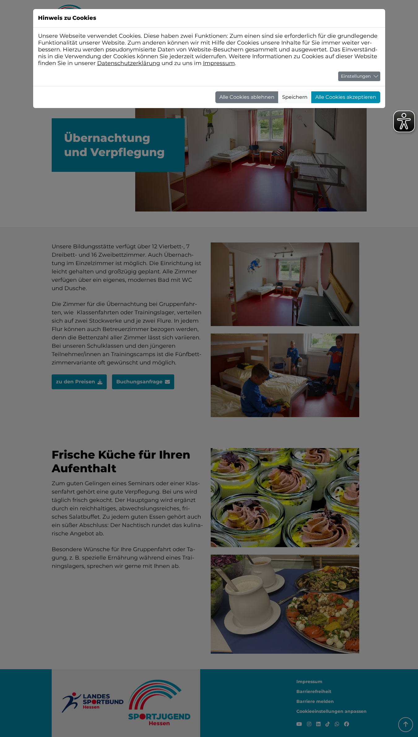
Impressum (219, 63)
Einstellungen (356, 76)
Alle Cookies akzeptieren (345, 97)
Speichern (295, 97)
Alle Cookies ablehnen (246, 97)
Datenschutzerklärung (128, 63)
